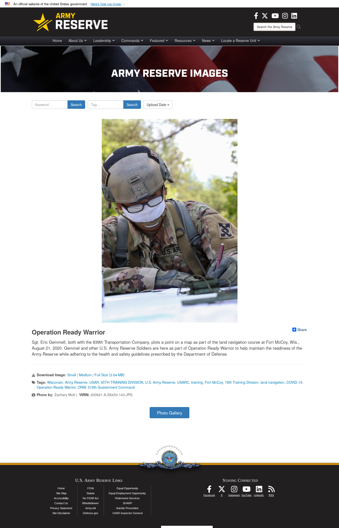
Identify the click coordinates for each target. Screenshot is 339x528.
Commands (130, 40)
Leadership (102, 40)
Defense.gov (90, 513)
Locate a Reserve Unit (238, 40)
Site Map (61, 493)
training (197, 382)
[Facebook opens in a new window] (256, 15)
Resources (183, 40)
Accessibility (61, 498)
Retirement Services (127, 498)
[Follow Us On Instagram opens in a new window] (234, 490)
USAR (94, 382)
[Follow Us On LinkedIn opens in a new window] (259, 490)
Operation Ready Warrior (56, 387)
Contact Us (61, 503)
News (206, 40)
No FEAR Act (91, 498)
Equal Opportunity (127, 488)
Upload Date (157, 104)
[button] (108, 4)
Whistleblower (90, 503)
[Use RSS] (271, 490)
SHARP (127, 503)
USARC (183, 382)
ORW (82, 387)
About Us (75, 40)
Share (302, 330)
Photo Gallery (169, 413)
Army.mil (90, 508)
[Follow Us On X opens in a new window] (221, 490)
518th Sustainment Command (111, 387)
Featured (157, 40)
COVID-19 (294, 382)
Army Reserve (76, 382)
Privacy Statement (61, 508)
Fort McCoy (214, 382)
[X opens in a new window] (265, 15)
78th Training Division (242, 382)
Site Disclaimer (61, 513)
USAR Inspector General (127, 513)
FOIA (90, 488)
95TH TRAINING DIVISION (122, 382)
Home (57, 40)
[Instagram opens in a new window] (285, 15)
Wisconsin (55, 382)
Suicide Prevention (127, 508)
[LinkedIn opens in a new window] (294, 15)
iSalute (91, 493)
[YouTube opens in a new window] (275, 15)
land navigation (272, 382)
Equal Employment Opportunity (127, 493)
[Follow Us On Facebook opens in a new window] (209, 490)
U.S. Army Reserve (160, 382)
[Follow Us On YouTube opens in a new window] (246, 490)
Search (76, 104)
